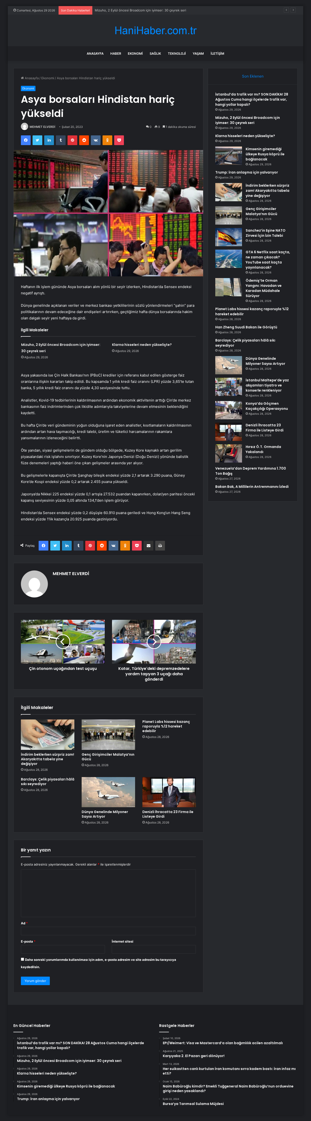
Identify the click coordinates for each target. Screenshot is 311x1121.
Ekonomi (135, 53)
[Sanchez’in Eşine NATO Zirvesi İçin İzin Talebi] (228, 237)
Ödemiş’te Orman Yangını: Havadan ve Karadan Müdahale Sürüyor (264, 288)
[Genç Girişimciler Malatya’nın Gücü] (108, 734)
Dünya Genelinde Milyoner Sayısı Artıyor (105, 814)
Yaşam (198, 53)
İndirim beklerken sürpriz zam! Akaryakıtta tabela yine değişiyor (47, 759)
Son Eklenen (253, 76)
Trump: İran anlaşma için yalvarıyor (246, 172)
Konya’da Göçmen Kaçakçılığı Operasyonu (267, 406)
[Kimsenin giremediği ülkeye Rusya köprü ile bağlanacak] (228, 156)
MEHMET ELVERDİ (42, 127)
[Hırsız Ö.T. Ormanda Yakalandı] (228, 453)
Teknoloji (177, 53)
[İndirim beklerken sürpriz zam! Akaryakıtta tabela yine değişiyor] (47, 734)
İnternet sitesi (122, 941)
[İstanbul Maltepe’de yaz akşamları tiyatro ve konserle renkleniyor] (228, 387)
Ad (24, 923)
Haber (115, 53)
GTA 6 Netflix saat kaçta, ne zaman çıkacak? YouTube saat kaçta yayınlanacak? (268, 260)
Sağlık (155, 53)
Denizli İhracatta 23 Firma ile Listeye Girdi (167, 814)
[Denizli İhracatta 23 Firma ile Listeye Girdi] (169, 792)
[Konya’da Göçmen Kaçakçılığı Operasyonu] (228, 410)
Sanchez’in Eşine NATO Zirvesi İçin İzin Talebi (265, 233)
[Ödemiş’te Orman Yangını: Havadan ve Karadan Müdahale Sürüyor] (228, 287)
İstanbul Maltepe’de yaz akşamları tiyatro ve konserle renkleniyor (267, 385)
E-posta (28, 941)
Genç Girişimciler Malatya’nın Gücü (108, 757)
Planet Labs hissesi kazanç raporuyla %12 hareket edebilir (166, 726)
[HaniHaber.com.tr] (155, 30)
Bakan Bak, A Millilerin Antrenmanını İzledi (252, 486)
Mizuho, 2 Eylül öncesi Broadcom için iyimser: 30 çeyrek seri (140, 10)
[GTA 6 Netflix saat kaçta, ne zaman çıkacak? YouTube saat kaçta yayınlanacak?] (228, 259)
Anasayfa (95, 53)
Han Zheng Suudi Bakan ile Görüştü (246, 327)
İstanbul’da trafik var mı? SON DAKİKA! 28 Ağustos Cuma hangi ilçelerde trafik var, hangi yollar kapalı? (251, 99)
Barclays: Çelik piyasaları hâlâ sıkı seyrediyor (47, 781)
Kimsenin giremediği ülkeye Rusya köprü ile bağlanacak (265, 154)
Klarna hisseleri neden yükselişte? (142, 344)
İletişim (217, 53)
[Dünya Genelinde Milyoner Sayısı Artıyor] (108, 792)
